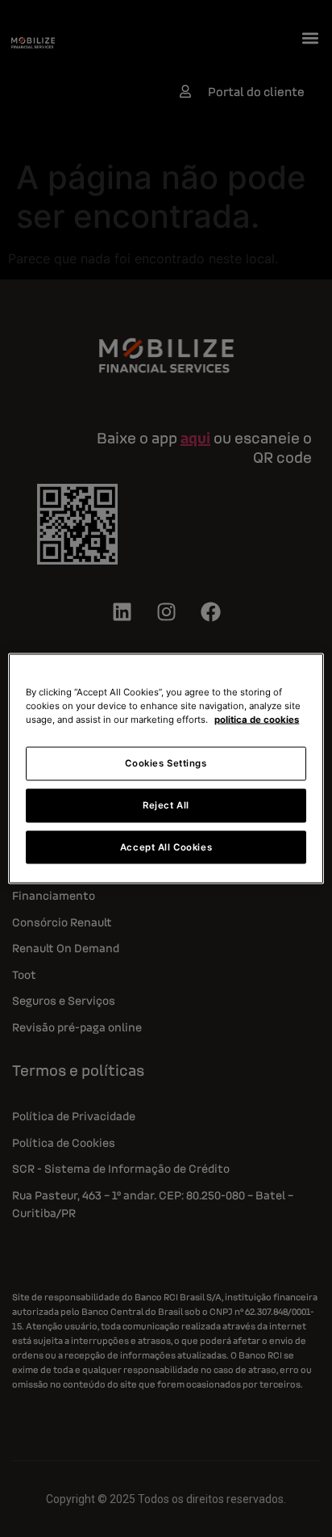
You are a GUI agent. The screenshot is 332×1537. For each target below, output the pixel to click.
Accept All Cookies (166, 846)
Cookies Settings (165, 762)
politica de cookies (256, 718)
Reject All (166, 804)
